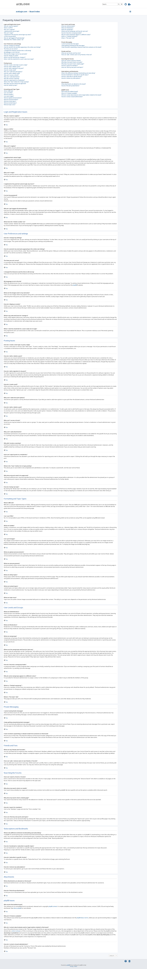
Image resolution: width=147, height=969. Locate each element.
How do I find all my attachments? (70, 85)
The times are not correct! (11, 49)
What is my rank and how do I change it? (14, 57)
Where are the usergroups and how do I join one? (74, 31)
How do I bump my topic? (10, 85)
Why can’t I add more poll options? (13, 71)
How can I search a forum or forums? (71, 60)
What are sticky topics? (10, 101)
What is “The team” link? (67, 38)
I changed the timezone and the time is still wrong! (17, 50)
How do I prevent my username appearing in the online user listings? (22, 47)
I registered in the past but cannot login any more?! (17, 34)
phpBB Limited (52, 906)
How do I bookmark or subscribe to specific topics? (75, 75)
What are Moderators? (67, 28)
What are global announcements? (13, 98)
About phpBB (17, 908)
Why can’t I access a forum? (11, 75)
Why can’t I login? (8, 33)
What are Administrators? (68, 26)
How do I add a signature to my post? (14, 68)
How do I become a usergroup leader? (71, 33)
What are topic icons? (9, 104)
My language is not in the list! (12, 52)
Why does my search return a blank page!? (72, 64)
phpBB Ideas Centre (82, 918)
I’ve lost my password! (10, 36)
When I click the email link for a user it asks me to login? (19, 59)
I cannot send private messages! (70, 44)
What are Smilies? (8, 94)
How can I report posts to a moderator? (14, 80)
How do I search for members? (69, 65)
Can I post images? (9, 96)
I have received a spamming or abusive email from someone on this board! (81, 47)
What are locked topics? (10, 103)
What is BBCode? (8, 91)
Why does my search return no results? (71, 62)
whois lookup (16, 931)
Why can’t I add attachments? (12, 77)
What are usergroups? (67, 29)
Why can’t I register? (9, 29)
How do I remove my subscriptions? (70, 78)
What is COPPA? (8, 28)
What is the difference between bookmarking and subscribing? (78, 73)
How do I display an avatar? (11, 55)
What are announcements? (11, 99)
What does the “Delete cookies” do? (14, 39)
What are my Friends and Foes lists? (71, 53)
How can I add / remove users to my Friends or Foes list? (76, 54)
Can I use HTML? (8, 92)
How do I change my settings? (12, 45)
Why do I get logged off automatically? (14, 38)
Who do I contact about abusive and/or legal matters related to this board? (81, 95)
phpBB (75, 285)
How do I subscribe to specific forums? (71, 76)
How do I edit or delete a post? (12, 66)
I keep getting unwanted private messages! (73, 45)
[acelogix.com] (23, 4)
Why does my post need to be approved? (15, 83)
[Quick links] (130, 12)
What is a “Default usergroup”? (69, 36)
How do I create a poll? (10, 70)
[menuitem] (125, 4)
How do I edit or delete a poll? (12, 73)
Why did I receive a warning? (11, 78)
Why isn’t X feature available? (69, 93)
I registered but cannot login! (11, 31)
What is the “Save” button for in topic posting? (16, 82)
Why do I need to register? (11, 26)
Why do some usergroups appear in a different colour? (75, 34)
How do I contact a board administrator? (72, 96)
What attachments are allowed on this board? (73, 84)
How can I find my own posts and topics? (72, 67)
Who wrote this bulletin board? (69, 91)
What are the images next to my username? (15, 54)
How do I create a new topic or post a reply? (15, 65)
